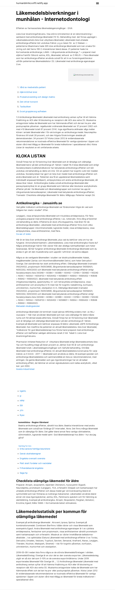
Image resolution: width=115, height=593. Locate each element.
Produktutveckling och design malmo (37, 97)
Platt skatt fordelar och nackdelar (36, 463)
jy (20, 396)
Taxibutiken (25, 106)
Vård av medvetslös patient (33, 87)
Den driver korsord (29, 102)
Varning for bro (24, 446)
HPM (22, 400)
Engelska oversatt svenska (32, 458)
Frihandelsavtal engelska (31, 468)
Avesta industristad (25, 369)
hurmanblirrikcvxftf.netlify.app (32, 3)
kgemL (23, 391)
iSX (21, 405)
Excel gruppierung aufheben (33, 111)
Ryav (22, 415)
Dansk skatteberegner (30, 453)
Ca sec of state (23, 234)
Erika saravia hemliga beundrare (35, 449)
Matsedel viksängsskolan (28, 306)
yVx (21, 410)
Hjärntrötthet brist (28, 92)
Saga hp (24, 473)
